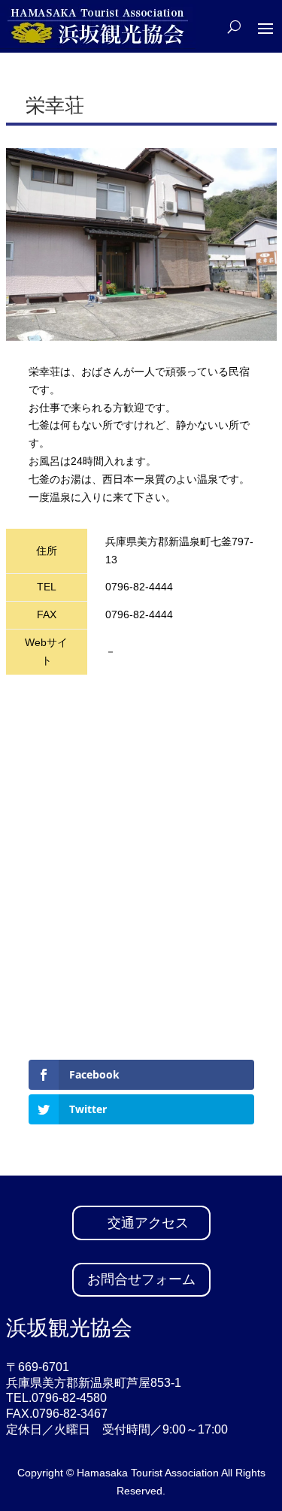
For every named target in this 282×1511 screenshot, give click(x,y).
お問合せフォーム (141, 1279)
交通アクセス (148, 1222)
